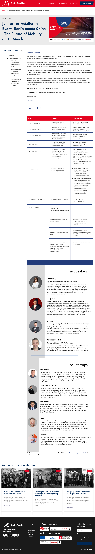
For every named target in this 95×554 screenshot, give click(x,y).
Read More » (7, 505)
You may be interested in (15, 58)
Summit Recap (31, 534)
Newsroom (63, 3)
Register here (30, 101)
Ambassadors (31, 530)
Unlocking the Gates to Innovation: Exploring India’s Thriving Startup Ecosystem (16, 73)
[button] (21, 50)
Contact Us (73, 3)
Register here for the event (33, 52)
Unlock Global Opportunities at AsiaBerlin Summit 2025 (15, 63)
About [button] (40, 3)
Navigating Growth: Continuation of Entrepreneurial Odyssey (16, 82)
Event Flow (11, 55)
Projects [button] (51, 3)
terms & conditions (81, 536)
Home (3, 10)
